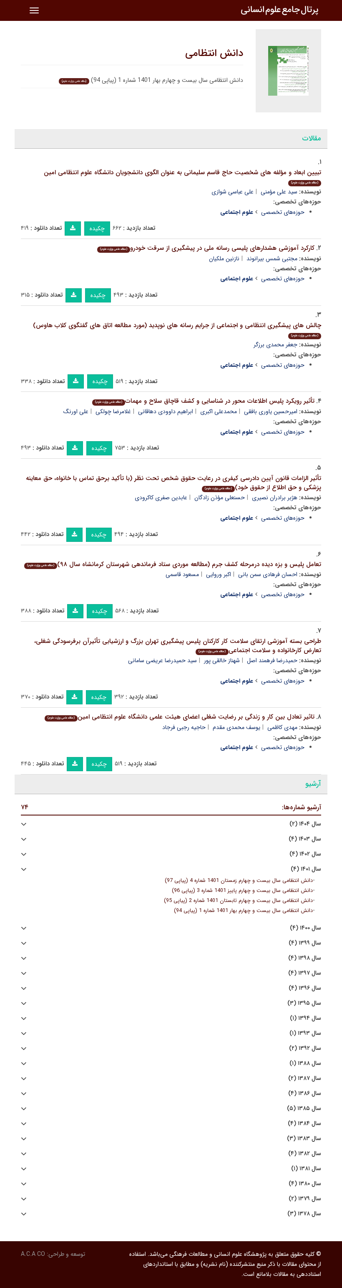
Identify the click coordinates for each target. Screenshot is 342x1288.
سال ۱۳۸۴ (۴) (304, 1123)
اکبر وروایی (218, 574)
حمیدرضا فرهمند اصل (272, 660)
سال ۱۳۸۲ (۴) (304, 1153)
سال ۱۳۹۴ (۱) (305, 1018)
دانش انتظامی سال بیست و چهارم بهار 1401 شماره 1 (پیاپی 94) (243, 911)
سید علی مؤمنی (279, 191)
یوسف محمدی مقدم (236, 727)
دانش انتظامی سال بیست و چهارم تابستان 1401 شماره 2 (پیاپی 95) (238, 901)
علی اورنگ (75, 411)
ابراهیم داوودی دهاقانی (165, 411)
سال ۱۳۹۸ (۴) (304, 958)
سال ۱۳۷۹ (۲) (305, 1198)
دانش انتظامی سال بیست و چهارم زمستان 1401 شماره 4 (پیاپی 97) (239, 880)
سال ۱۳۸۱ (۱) (306, 1168)
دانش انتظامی (214, 53)
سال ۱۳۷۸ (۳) (304, 1213)
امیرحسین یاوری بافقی (270, 411)
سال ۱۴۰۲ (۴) (305, 854)
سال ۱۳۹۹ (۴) (305, 943)
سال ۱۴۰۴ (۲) (305, 824)
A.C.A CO (33, 1254)
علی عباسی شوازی (232, 191)
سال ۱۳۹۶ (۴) (305, 988)
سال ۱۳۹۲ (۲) (305, 1048)
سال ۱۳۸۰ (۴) (305, 1183)
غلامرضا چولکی (113, 411)
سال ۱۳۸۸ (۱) (305, 1063)
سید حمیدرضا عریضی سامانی (162, 660)
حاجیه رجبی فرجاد (184, 727)
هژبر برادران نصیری (274, 497)
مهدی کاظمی (282, 727)
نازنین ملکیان (224, 258)
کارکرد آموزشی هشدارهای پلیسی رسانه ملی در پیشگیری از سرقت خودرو (207, 248)
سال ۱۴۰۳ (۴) (305, 839)
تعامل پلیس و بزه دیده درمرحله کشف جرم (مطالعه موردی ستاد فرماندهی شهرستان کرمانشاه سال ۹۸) (174, 564)
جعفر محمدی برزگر (275, 344)
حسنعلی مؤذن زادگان (219, 497)
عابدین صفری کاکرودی (161, 497)
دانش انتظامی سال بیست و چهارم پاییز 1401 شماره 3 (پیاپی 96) (242, 891)
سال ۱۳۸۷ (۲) (304, 1078)
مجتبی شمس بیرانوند (271, 258)
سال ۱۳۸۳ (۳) (304, 1138)
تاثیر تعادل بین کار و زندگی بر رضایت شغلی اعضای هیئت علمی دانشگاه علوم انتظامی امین (181, 717)
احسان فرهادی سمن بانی (267, 574)
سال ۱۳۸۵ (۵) (304, 1108)
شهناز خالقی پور (222, 660)
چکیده (97, 228)
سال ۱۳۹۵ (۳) (304, 1003)
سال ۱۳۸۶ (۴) (304, 1093)
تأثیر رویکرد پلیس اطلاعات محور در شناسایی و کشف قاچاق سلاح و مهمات (204, 401)
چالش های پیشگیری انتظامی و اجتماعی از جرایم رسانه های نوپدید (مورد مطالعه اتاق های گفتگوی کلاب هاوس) (177, 329)
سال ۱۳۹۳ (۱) (305, 1033)
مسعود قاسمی (182, 574)
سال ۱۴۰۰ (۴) (305, 928)
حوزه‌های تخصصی (282, 212)
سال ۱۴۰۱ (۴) (306, 869)
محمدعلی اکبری (218, 411)
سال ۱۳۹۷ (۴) (304, 973)
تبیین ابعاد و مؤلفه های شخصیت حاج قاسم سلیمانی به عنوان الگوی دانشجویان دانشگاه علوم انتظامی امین (182, 176)
